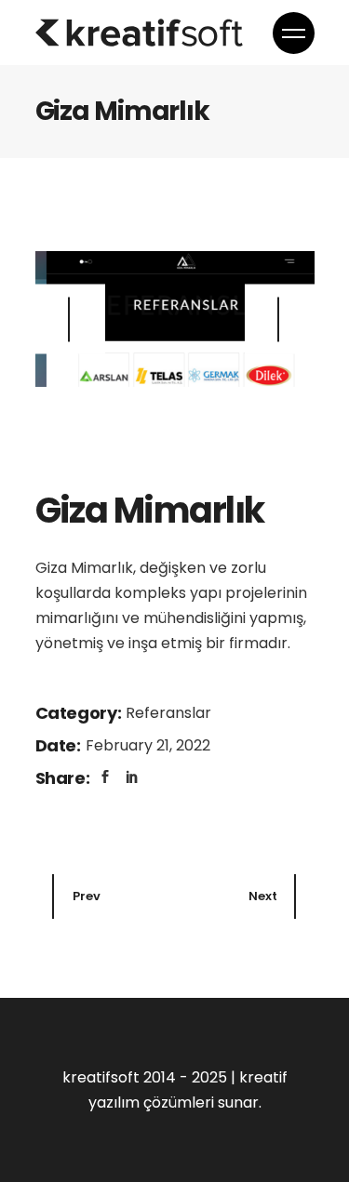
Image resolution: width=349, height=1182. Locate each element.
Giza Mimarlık (149, 510)
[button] (280, 319)
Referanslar (168, 713)
